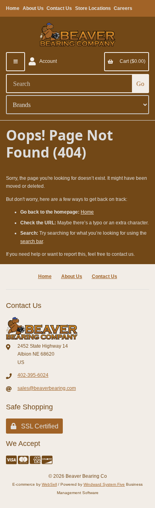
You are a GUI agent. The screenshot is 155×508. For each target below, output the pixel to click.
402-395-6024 (32, 375)
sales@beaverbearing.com (46, 388)
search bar (31, 241)
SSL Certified (38, 426)
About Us (33, 8)
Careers (123, 8)
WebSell (49, 484)
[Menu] (15, 61)
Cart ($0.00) (131, 61)
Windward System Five (104, 484)
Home (12, 8)
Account (47, 61)
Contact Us (59, 8)
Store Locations (93, 8)
